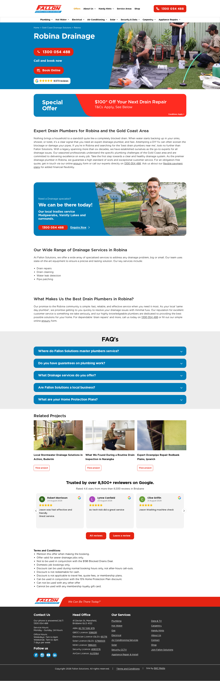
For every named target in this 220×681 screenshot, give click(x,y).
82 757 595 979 (87, 628)
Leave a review (121, 535)
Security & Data (129, 19)
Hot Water (61, 19)
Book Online (51, 70)
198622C (92, 645)
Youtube (48, 655)
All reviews (96, 535)
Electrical (77, 19)
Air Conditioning (96, 19)
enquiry (77, 163)
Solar (112, 19)
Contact (155, 640)
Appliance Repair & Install (124, 654)
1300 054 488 (172, 8)
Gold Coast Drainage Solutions (56, 28)
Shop (137, 8)
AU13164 (94, 653)
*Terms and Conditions (128, 669)
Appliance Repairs (168, 19)
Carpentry (148, 19)
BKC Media (159, 668)
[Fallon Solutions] (48, 9)
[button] (52, 81)
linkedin (55, 655)
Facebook (36, 655)
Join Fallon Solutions (162, 649)
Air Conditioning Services (124, 640)
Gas (113, 630)
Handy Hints (105, 8)
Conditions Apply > (176, 114)
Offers (77, 8)
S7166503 (100, 641)
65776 (104, 636)
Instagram (42, 655)
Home (36, 28)
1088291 (93, 632)
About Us (88, 8)
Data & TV (156, 621)
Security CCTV (119, 649)
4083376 (96, 649)
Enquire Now (78, 227)
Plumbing (45, 19)
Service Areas (124, 8)
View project (41, 468)
